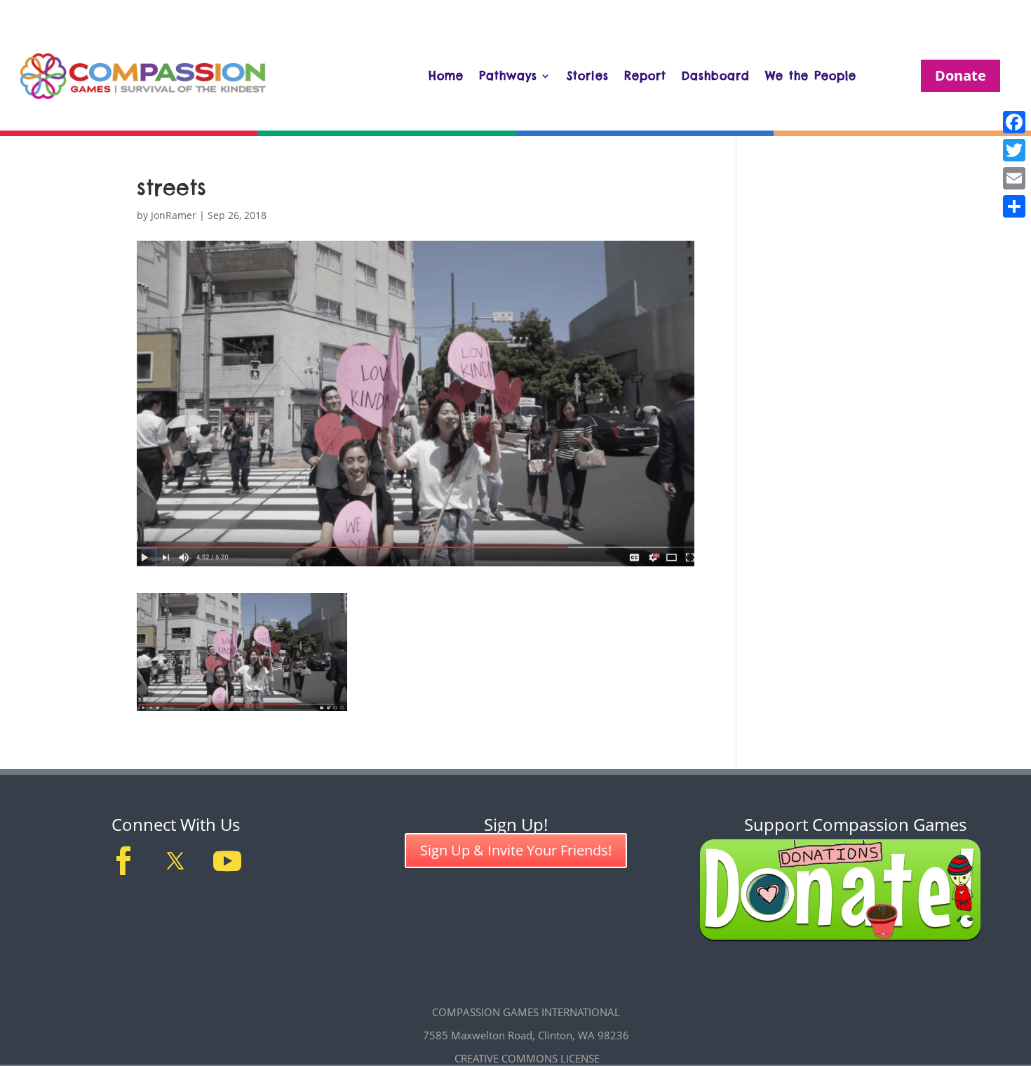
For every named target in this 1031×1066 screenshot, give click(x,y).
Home (446, 76)
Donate (960, 75)
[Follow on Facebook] (123, 861)
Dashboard (716, 76)
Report (645, 76)
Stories (588, 76)
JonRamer (173, 215)
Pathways (508, 76)
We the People (810, 76)
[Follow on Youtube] (227, 861)
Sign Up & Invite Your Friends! (516, 850)
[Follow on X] (175, 861)
